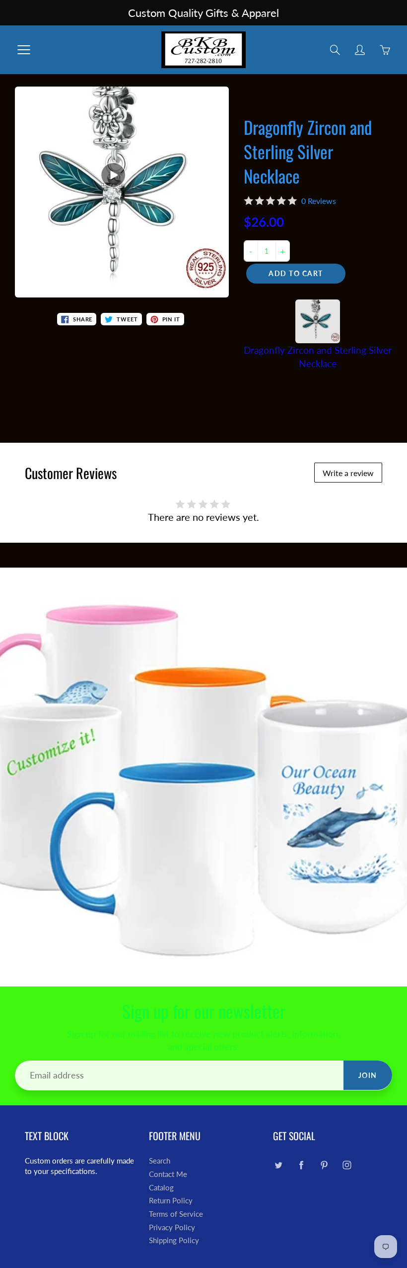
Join (367, 1075)
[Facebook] (301, 1164)
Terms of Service (176, 1214)
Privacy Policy (172, 1227)
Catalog (161, 1187)
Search (159, 1161)
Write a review (348, 473)
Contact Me (168, 1174)
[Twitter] (278, 1164)
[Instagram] (346, 1164)
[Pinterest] (324, 1164)
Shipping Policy (174, 1240)
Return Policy (171, 1200)
